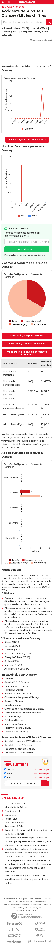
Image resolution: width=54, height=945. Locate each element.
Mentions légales (20, 908)
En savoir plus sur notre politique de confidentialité (24, 255)
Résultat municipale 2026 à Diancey (22, 741)
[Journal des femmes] (14, 923)
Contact (11, 902)
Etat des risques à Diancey (17, 693)
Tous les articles (22, 902)
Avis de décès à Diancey (16, 682)
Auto (9, 6)
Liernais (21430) (12, 646)
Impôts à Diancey (13, 705)
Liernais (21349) (39, 28)
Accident (19, 6)
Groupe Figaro (35, 908)
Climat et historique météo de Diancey (24, 708)
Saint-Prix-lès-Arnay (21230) (18, 653)
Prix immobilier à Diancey (17, 728)
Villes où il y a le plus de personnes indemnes (27, 353)
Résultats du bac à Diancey (18, 745)
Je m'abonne (25, 249)
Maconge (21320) (13, 665)
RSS (32, 902)
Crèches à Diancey (14, 720)
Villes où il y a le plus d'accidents (27, 139)
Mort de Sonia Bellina (16, 807)
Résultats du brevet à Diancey (19, 749)
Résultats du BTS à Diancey (18, 752)
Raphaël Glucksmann (16, 803)
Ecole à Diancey (12, 716)
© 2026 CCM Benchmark (27, 910)
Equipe (24, 899)
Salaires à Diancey (13, 701)
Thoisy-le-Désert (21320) (17, 657)
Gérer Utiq (47, 905)
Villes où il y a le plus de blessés (27, 343)
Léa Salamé (11, 815)
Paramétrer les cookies (31, 905)
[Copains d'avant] (14, 935)
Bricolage (11, 777)
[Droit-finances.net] (39, 929)
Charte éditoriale (35, 899)
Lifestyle (10, 769)
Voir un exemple (41, 769)
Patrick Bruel (11, 818)
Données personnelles (12, 905)
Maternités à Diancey (15, 724)
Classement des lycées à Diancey (21, 697)
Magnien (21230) (12, 649)
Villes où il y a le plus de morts (27, 335)
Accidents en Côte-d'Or (17, 668)
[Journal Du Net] (14, 929)
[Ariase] (14, 941)
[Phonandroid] (39, 941)
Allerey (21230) (11, 642)
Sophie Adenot (12, 811)
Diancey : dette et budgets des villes (22, 712)
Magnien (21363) (10, 31)
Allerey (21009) (21, 28)
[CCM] (39, 923)
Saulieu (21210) (11, 661)
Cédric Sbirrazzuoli (14, 822)
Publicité (47, 899)
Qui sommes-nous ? (11, 899)
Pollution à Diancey (14, 690)
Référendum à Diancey (16, 731)
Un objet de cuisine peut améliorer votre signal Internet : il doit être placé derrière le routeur (26, 879)
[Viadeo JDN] (39, 935)
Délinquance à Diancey (16, 686)
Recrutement (41, 902)
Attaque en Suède (14, 826)
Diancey (8, 678)
